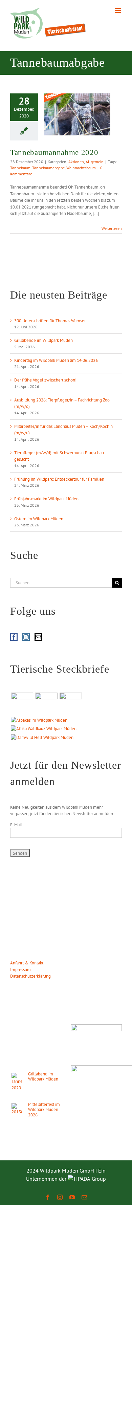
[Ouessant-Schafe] (70, 704)
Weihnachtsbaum (81, 167)
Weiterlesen (112, 228)
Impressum (20, 970)
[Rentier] (22, 704)
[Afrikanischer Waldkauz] (43, 728)
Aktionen (76, 161)
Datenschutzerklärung (30, 976)
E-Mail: (16, 825)
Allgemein (95, 161)
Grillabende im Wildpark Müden (43, 340)
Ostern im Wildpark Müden (38, 519)
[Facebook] (14, 637)
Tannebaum (20, 167)
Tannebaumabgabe (48, 167)
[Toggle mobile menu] (118, 10)
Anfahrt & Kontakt (26, 963)
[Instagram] (26, 637)
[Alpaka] (39, 720)
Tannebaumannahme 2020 (54, 152)
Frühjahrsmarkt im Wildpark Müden (46, 499)
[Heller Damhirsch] (42, 737)
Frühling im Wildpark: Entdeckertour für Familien (59, 479)
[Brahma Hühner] (46, 704)
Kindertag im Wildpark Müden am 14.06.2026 (56, 360)
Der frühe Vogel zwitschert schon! (45, 380)
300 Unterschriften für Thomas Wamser (50, 321)
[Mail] (38, 637)
